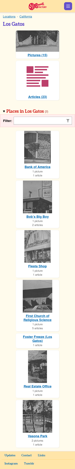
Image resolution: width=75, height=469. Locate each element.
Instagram (11, 463)
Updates (10, 455)
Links (41, 455)
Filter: (7, 121)
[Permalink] (53, 112)
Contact (26, 455)
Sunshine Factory (38, 6)
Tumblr (29, 463)
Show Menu (68, 6)
